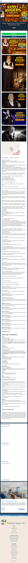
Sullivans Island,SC (14, 558)
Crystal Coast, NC (14, 551)
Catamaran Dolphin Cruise (5, 443)
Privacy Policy (14, 531)
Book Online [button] (14, 33)
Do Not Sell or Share (14, 532)
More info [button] (14, 36)
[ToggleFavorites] (26, 500)
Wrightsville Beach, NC (14, 552)
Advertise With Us (14, 528)
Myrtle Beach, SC (14, 545)
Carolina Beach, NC (14, 554)
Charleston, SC (14, 555)
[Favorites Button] (23, 1)
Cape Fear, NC (14, 548)
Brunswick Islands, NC (14, 546)
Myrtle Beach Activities (14, 539)
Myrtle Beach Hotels (14, 541)
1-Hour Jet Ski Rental (4, 461)
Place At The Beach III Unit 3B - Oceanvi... (9, 501)
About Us (14, 525)
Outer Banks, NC (14, 549)
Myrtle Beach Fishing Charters (14, 538)
